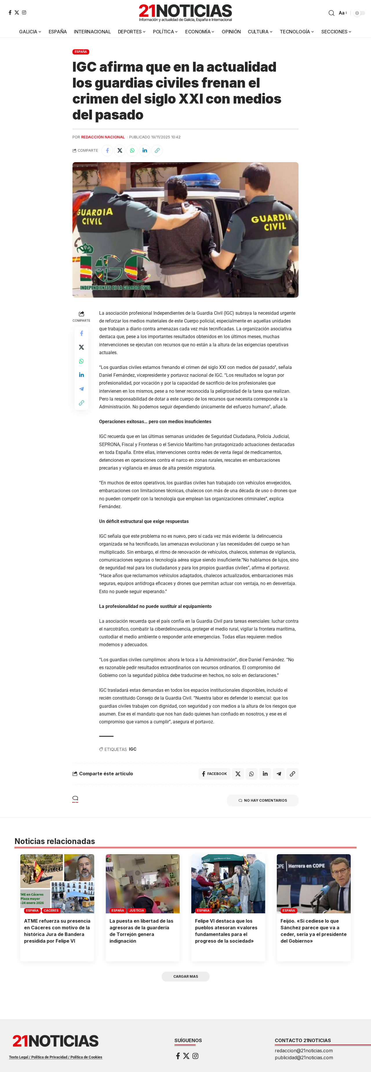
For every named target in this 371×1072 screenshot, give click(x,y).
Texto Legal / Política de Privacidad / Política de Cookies (55, 1057)
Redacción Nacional (103, 137)
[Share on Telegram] (81, 389)
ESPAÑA (81, 52)
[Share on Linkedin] (144, 150)
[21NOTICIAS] (185, 13)
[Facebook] (10, 12)
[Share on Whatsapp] (132, 150)
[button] (331, 13)
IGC (133, 749)
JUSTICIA (136, 910)
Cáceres (51, 910)
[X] (17, 12)
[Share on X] (120, 150)
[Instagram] (24, 12)
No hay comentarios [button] (265, 800)
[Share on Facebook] (107, 150)
